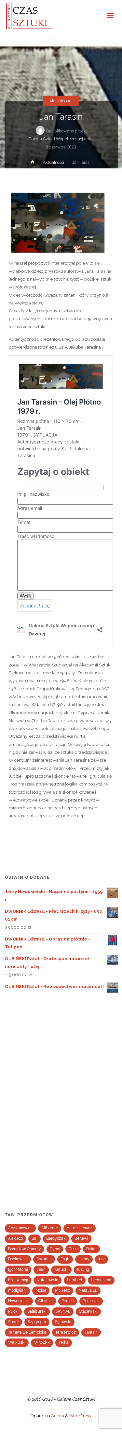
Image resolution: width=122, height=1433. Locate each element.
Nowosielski (19, 1301)
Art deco (15, 1238)
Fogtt (65, 1259)
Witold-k (42, 1342)
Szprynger (37, 1322)
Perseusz (91, 1301)
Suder (13, 1322)
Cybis (55, 1249)
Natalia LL (88, 1290)
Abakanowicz (20, 1228)
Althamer (49, 1228)
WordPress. (80, 1415)
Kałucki (61, 1269)
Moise (40, 1290)
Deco (73, 1249)
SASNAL (62, 1311)
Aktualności (61, 100)
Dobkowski (18, 1259)
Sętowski (63, 1322)
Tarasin (91, 1332)
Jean (41, 1269)
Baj (34, 1238)
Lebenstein (101, 1280)
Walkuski (16, 1342)
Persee (67, 1301)
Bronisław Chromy (24, 1249)
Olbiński (45, 1301)
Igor (101, 1259)
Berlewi (81, 1238)
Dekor (91, 1249)
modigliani (17, 1290)
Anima (57, 1415)
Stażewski (88, 1311)
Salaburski (37, 1311)
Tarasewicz (65, 1332)
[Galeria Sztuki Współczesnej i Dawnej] (31, 15)
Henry (83, 1259)
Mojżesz (62, 1290)
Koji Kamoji (18, 1280)
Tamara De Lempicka (27, 1332)
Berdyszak (56, 1238)
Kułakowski (47, 1280)
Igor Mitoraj (18, 1269)
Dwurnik (44, 1259)
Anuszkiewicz (79, 1228)
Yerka (64, 1342)
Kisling (83, 1269)
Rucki (13, 1311)
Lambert (74, 1280)
